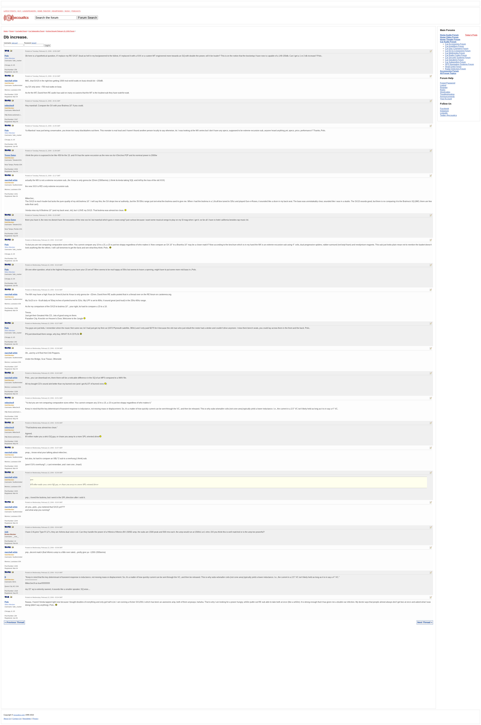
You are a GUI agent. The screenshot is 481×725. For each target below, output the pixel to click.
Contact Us (16, 719)
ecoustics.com (19, 715)
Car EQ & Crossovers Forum (457, 51)
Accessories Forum (449, 71)
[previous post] (7, 75)
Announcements (447, 96)
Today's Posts (471, 35)
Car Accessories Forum (455, 44)
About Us (7, 719)
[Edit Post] (431, 51)
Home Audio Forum (449, 35)
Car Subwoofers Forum (455, 62)
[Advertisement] (79, 668)
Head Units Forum (453, 67)
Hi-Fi (19, 11)
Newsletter (27, 719)
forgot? (34, 43)
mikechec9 (9, 105)
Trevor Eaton (10, 155)
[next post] (7, 51)
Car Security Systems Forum (457, 58)
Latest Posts (10, 11)
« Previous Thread (14, 622)
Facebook (444, 109)
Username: (11, 43)
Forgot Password (447, 83)
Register (444, 87)
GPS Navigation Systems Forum (459, 64)
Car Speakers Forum (454, 60)
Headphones (57, 11)
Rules (442, 90)
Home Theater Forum (450, 39)
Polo (7, 56)
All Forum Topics (448, 73)
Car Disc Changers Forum (456, 48)
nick (6, 532)
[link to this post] (11, 51)
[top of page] (5, 51)
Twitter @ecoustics (448, 115)
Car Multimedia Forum (455, 53)
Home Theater (43, 11)
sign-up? (15, 43)
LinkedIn (444, 113)
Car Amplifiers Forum (454, 46)
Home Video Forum (449, 37)
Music (67, 11)
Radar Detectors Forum (455, 69)
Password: (30, 43)
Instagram (444, 111)
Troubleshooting (447, 94)
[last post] (8, 51)
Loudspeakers (29, 11)
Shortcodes (445, 92)
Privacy (35, 719)
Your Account (446, 99)
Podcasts (76, 11)
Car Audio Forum (448, 42)
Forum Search (87, 17)
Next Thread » (424, 622)
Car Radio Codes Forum (456, 55)
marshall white (11, 81)
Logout (443, 85)
